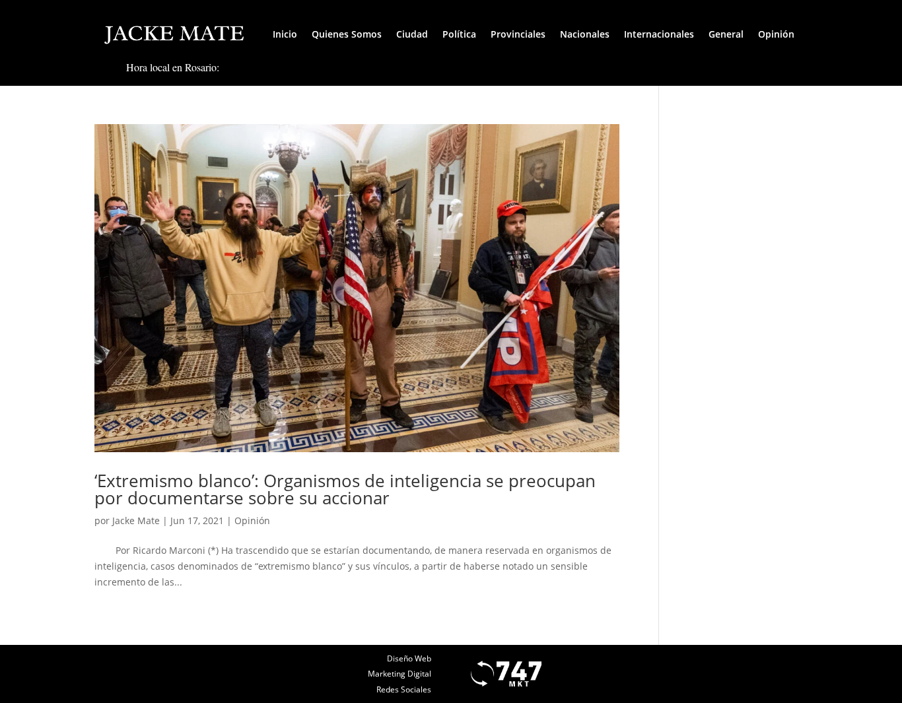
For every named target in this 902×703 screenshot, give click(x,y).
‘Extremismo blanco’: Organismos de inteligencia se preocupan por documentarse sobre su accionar (345, 489)
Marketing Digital (399, 673)
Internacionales (659, 34)
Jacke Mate (136, 520)
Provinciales (518, 34)
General (726, 34)
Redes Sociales (403, 689)
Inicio (285, 34)
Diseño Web (409, 658)
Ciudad (412, 34)
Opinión (776, 34)
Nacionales (584, 34)
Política (459, 34)
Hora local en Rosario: (172, 67)
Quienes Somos (347, 34)
